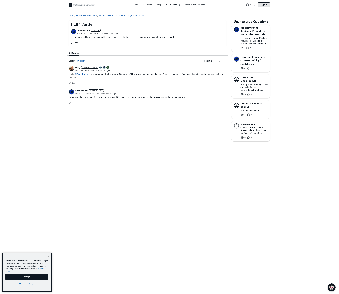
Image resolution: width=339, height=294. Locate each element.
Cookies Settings (27, 284)
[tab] (74, 53)
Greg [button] (77, 67)
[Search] (255, 4)
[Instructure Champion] (100, 67)
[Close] (48, 257)
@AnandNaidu (81, 74)
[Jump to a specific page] (224, 61)
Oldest (80, 61)
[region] (27, 272)
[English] (82, 5)
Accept (27, 277)
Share (75, 43)
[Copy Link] (116, 33)
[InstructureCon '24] (108, 67)
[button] (73, 31)
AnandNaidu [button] (83, 30)
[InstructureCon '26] (104, 67)
